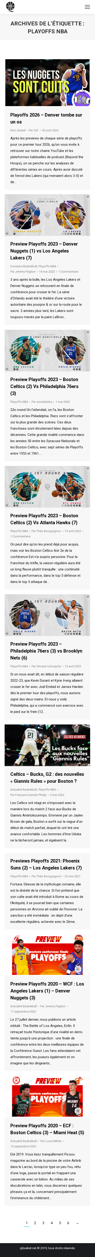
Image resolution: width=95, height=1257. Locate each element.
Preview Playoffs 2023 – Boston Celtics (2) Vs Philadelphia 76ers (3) (44, 386)
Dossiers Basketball (23, 266)
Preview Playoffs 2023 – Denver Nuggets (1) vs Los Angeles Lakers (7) (44, 251)
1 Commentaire (68, 271)
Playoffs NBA (47, 266)
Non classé (17, 130)
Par (34, 130)
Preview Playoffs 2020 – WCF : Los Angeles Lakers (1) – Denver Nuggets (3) (47, 991)
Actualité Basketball (23, 789)
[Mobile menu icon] (87, 7)
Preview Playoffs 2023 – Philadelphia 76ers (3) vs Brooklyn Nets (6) (46, 651)
